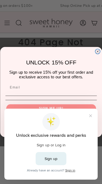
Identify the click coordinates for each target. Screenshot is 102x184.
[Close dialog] (97, 51)
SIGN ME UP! (51, 108)
